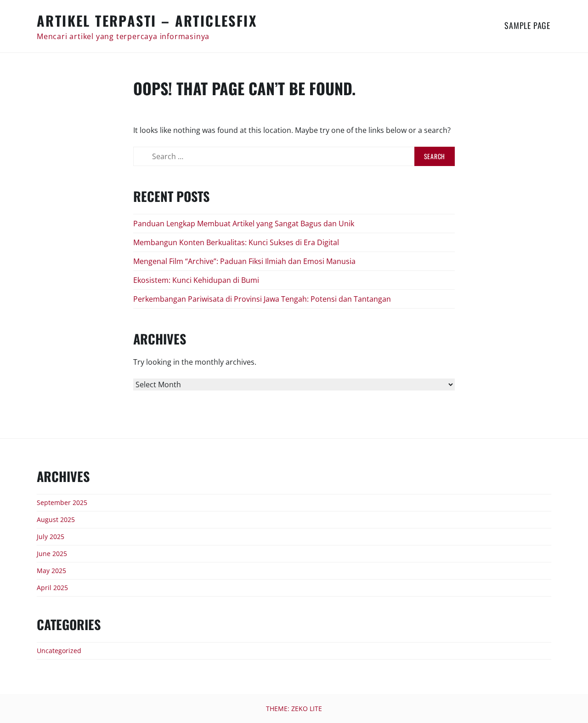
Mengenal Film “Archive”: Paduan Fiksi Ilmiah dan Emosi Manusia (244, 261)
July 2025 (50, 536)
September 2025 (62, 502)
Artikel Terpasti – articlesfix (147, 20)
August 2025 (56, 519)
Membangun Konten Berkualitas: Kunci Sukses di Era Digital (236, 242)
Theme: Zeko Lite (294, 708)
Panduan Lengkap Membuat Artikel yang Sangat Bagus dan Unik (243, 223)
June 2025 (52, 553)
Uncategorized (59, 650)
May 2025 (51, 570)
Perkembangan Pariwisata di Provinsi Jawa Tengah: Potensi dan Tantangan (262, 299)
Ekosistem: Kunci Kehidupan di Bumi (196, 280)
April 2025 (52, 587)
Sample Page (527, 25)
